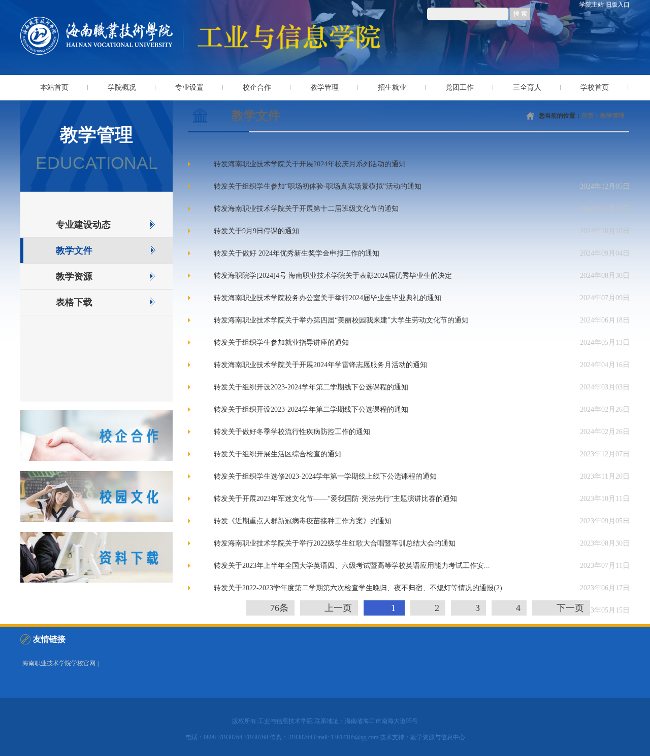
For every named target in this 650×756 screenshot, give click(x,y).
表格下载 (74, 302)
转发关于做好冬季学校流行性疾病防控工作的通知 (292, 431)
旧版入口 (617, 4)
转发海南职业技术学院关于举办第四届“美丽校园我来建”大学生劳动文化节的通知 (341, 319)
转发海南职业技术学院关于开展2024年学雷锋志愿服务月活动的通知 (320, 364)
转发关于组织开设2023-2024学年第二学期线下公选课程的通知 (311, 386)
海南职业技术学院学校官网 (58, 663)
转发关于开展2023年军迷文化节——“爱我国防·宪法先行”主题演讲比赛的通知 (335, 498)
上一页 (338, 608)
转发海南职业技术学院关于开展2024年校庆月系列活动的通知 (310, 163)
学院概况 (122, 87)
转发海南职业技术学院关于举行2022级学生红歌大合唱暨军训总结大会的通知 (335, 542)
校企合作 (257, 87)
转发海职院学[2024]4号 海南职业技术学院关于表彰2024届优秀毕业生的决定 (333, 275)
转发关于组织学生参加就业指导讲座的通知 (281, 342)
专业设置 (189, 87)
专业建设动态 (83, 225)
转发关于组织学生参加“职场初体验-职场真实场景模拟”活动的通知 (317, 186)
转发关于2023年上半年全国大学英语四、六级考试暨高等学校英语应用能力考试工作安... (352, 565)
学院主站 (591, 4)
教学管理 (324, 87)
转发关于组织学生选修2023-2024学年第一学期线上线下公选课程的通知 (325, 476)
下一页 (570, 608)
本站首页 (54, 87)
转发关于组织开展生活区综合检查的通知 (278, 453)
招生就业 (392, 87)
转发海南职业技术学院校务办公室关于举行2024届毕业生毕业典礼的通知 (327, 297)
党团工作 (459, 87)
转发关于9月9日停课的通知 (256, 230)
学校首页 (594, 87)
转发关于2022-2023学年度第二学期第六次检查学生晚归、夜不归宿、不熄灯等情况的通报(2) (358, 587)
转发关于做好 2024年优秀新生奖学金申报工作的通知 (296, 252)
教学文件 (74, 250)
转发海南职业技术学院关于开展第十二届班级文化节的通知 (306, 208)
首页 (587, 115)
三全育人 (527, 87)
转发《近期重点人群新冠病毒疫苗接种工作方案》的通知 (303, 520)
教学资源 (74, 276)
